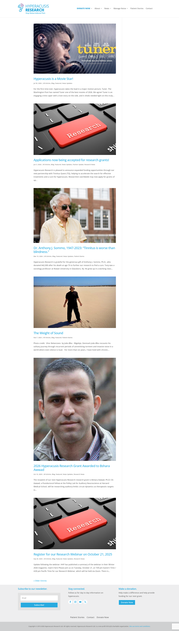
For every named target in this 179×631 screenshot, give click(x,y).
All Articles (47, 83)
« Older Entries (40, 580)
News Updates (67, 83)
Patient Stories (136, 9)
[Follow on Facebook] (70, 602)
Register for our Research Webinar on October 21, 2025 (73, 554)
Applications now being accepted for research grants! (71, 160)
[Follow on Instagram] (75, 602)
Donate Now (127, 602)
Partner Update (78, 164)
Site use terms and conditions (139, 626)
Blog (52, 83)
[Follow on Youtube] (80, 602)
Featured (58, 83)
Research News (89, 164)
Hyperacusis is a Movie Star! (53, 78)
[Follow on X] (85, 602)
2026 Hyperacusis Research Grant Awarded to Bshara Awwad (72, 468)
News (106, 9)
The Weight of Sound (48, 333)
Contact (149, 9)
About (97, 9)
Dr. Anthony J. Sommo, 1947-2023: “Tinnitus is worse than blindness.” (74, 250)
